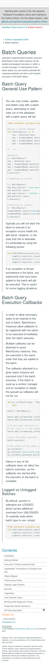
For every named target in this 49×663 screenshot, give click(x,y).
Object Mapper (11, 576)
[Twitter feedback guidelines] (8, 626)
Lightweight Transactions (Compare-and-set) (23, 570)
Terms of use (30, 629)
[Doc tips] (5, 626)
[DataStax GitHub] (10, 626)
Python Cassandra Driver (17, 39)
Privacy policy (20, 629)
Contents (9, 550)
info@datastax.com (9, 622)
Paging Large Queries (14, 584)
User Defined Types (13, 597)
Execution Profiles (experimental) (19, 564)
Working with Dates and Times (18, 601)
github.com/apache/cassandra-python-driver (24, 21)
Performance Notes (13, 580)
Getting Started (11, 560)
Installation (9, 555)
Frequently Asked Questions (17, 606)
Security (8, 588)
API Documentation (13, 610)
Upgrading (9, 593)
